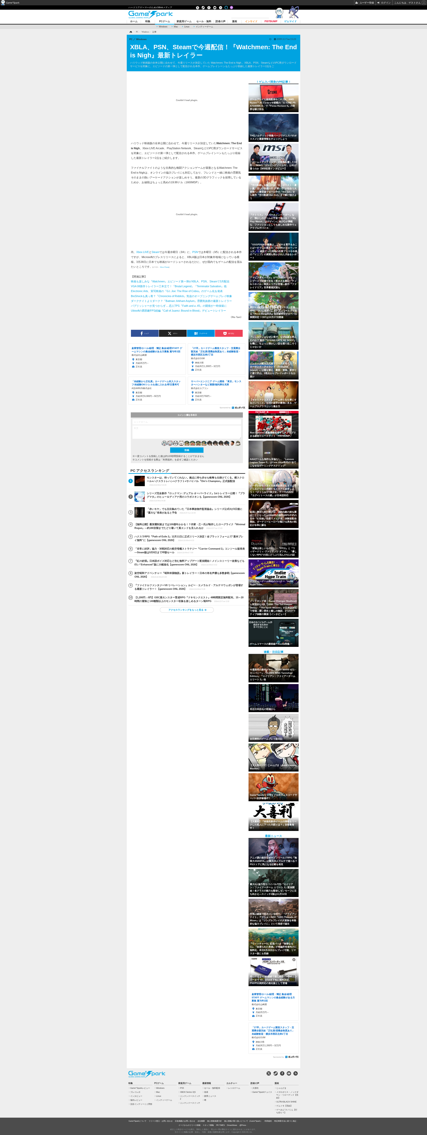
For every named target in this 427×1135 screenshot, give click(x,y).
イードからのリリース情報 (189, 1125)
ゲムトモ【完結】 (284, 1106)
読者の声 (221, 21)
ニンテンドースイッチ (190, 1103)
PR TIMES (220, 1125)
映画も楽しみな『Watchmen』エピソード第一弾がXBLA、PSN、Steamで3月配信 (180, 281)
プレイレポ (135, 1092)
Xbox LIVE (142, 252)
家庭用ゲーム (184, 21)
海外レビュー (136, 1100)
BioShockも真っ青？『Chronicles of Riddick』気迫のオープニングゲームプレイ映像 (181, 296)
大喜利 (255, 1088)
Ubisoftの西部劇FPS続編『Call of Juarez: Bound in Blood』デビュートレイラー (178, 310)
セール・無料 (203, 21)
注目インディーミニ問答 (141, 1104)
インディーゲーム (204, 26)
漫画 (234, 21)
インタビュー (136, 1096)
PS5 (182, 1088)
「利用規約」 (167, 459)
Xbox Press (164, 267)
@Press (243, 1125)
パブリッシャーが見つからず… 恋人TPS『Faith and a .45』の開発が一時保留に (179, 305)
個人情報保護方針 (214, 1121)
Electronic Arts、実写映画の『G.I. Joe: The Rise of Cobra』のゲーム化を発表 (177, 291)
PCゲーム (164, 21)
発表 (206, 1092)
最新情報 (206, 1083)
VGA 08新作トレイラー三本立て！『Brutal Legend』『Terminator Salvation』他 (179, 286)
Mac (176, 26)
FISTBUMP (271, 21)
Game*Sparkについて (137, 1121)
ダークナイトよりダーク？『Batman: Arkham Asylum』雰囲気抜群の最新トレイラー (181, 300)
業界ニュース (210, 1096)
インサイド (251, 21)
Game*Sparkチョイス (262, 1092)
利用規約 (268, 1121)
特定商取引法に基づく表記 (285, 1121)
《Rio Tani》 (236, 317)
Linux (186, 26)
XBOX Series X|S (188, 1092)
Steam (155, 252)
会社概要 (201, 1121)
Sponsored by (225, 408)
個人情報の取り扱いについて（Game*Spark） (243, 1121)
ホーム (134, 21)
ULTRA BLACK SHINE (286, 1102)
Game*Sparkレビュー (140, 1088)
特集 (147, 21)
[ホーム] (130, 32)
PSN (195, 252)
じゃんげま (281, 1088)
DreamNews (232, 1125)
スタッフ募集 (208, 1125)
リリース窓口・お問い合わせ (161, 1121)
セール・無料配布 (212, 1088)
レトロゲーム (234, 1088)
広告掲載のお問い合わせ (185, 1121)
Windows (163, 26)
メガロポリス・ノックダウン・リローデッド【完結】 (287, 1095)
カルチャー (231, 1083)
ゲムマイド (290, 21)
